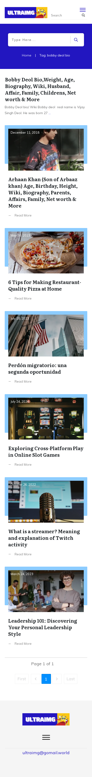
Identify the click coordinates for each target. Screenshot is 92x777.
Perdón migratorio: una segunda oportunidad (46, 351)
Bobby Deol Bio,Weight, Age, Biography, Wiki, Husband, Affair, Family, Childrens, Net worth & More (40, 89)
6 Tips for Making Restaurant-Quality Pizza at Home (46, 268)
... (50, 113)
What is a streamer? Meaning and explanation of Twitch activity (46, 520)
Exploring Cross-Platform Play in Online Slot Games (46, 434)
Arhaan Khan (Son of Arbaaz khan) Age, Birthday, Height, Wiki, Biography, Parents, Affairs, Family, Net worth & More (46, 174)
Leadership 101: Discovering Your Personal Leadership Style (46, 610)
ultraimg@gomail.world (46, 752)
